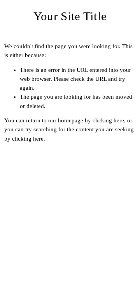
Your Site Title (70, 16)
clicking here (108, 120)
